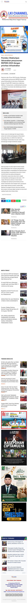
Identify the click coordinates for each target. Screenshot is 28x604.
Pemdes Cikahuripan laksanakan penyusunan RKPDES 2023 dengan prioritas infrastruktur (11, 62)
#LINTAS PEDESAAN (6, 194)
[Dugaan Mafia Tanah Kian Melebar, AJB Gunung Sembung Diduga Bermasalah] (23, 406)
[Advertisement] (14, 255)
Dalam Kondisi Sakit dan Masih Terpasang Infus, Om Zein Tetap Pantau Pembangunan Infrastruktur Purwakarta (10, 389)
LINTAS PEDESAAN (9, 55)
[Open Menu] (2, 2)
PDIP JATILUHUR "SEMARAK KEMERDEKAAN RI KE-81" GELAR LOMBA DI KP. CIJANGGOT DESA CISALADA (9, 398)
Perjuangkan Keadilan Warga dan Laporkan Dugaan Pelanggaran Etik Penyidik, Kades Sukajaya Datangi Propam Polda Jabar (9, 373)
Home (2, 55)
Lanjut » (24, 572)
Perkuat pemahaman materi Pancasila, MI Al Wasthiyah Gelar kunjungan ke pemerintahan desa (9, 380)
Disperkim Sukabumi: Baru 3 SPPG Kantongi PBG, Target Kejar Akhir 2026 (15, 556)
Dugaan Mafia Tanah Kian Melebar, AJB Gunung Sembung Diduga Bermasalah (10, 405)
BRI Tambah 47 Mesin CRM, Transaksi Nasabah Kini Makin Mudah (16, 561)
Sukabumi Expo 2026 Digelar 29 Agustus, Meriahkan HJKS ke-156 (15, 542)
